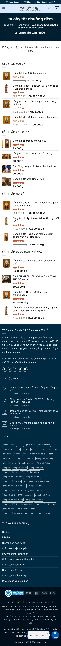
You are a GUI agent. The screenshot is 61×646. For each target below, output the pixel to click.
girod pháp (30, 445)
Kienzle (26, 449)
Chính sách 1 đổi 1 (46, 602)
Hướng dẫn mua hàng (13, 542)
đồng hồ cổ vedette (34, 500)
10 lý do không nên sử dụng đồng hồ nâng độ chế (34, 388)
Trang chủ (8, 24)
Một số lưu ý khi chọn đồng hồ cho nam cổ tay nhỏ (33, 424)
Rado (25, 454)
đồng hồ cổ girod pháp (13, 477)
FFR (12, 445)
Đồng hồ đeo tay (26, 463)
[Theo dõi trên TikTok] (15, 369)
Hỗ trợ (5, 532)
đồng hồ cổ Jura (33, 477)
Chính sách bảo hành (13, 564)
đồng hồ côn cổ (20, 468)
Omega (17, 454)
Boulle (5, 445)
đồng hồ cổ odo (35, 486)
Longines (42, 449)
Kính (33, 449)
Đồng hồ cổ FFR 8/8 (24, 458)
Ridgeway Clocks (37, 454)
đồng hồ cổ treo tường (13, 500)
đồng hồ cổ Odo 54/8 (34, 490)
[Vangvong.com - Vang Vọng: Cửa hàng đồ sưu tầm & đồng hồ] (31, 8)
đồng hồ (6, 468)
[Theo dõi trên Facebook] (4, 369)
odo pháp (7, 454)
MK (49, 449)
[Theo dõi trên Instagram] (10, 369)
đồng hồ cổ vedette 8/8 (45, 504)
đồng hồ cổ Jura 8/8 (12, 481)
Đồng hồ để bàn (43, 463)
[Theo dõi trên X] (20, 369)
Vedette (51, 454)
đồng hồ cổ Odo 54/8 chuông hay (17, 495)
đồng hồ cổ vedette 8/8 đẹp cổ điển (18, 513)
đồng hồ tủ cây (43, 513)
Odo (56, 449)
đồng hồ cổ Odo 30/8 (12, 490)
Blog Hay (30, 602)
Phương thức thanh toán (15, 553)
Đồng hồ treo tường (44, 458)
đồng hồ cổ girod (10, 472)
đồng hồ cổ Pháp (42, 495)
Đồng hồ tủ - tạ (9, 463)
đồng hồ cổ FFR (36, 468)
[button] (4, 8)
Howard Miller (44, 445)
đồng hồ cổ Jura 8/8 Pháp (14, 486)
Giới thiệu (10, 602)
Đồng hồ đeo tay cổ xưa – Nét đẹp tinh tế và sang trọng (34, 412)
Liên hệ (6, 537)
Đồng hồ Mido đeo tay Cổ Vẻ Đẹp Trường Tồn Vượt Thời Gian (32, 400)
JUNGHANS (8, 449)
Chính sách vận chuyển (14, 548)
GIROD (20, 445)
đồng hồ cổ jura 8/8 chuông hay (37, 481)
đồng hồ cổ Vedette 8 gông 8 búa (17, 504)
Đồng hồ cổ (8, 458)
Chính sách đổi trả (12, 570)
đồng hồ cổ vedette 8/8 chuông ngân (19, 509)
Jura (18, 449)
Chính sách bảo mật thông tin (18, 559)
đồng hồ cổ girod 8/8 (30, 472)
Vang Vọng (23, 24)
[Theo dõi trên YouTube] (25, 369)
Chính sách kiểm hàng (14, 575)
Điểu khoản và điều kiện (15, 581)
